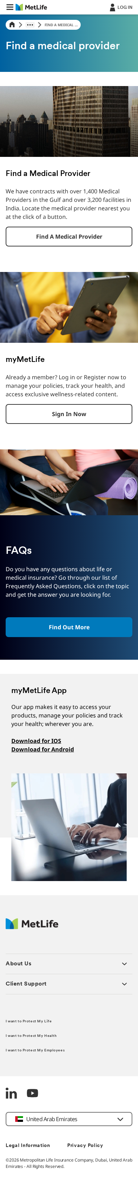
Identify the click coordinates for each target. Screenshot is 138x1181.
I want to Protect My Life (29, 1021)
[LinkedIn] (11, 1094)
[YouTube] (32, 1094)
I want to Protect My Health (31, 1036)
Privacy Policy (85, 1145)
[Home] (12, 25)
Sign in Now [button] (69, 414)
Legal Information (28, 1145)
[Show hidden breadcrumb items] (30, 25)
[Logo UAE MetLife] (32, 927)
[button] (10, 7)
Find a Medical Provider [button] (69, 236)
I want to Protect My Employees (35, 1050)
